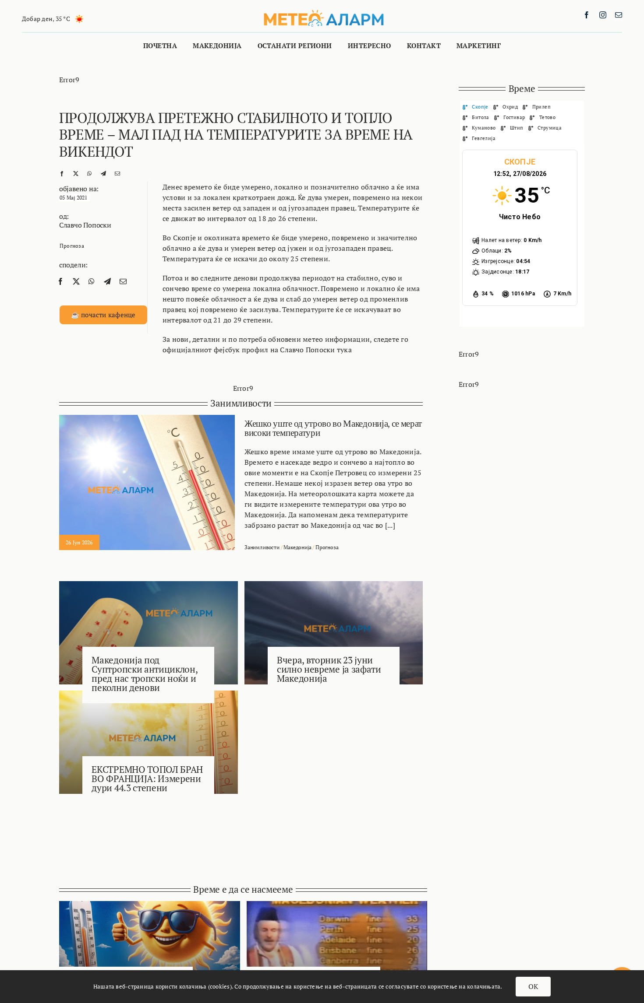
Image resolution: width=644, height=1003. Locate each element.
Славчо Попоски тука (316, 349)
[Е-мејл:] (117, 173)
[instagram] (602, 14)
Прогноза (72, 245)
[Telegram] (103, 173)
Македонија (297, 547)
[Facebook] (62, 173)
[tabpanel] (522, 235)
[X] (76, 173)
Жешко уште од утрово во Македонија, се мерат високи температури (333, 428)
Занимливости (262, 547)
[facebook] (586, 14)
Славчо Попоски (85, 225)
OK (533, 986)
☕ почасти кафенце (103, 314)
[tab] (475, 106)
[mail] (618, 14)
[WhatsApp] (89, 173)
